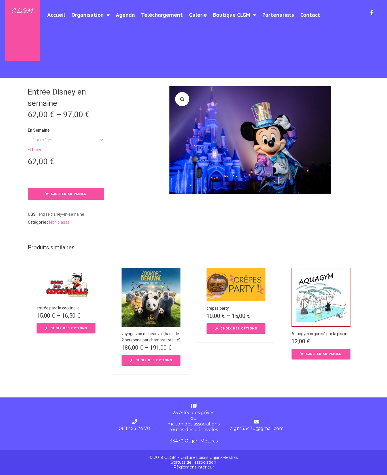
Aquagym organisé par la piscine (321, 333)
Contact (310, 15)
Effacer (34, 149)
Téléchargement (162, 15)
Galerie (198, 15)
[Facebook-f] (372, 12)
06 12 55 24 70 (134, 428)
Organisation (87, 15)
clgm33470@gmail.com (257, 428)
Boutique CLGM (231, 15)
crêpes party (218, 308)
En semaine (39, 130)
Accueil (56, 15)
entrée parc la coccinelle (58, 308)
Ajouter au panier (69, 194)
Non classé (59, 222)
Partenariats (278, 15)
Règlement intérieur (193, 467)
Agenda (125, 15)
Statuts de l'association (193, 462)
